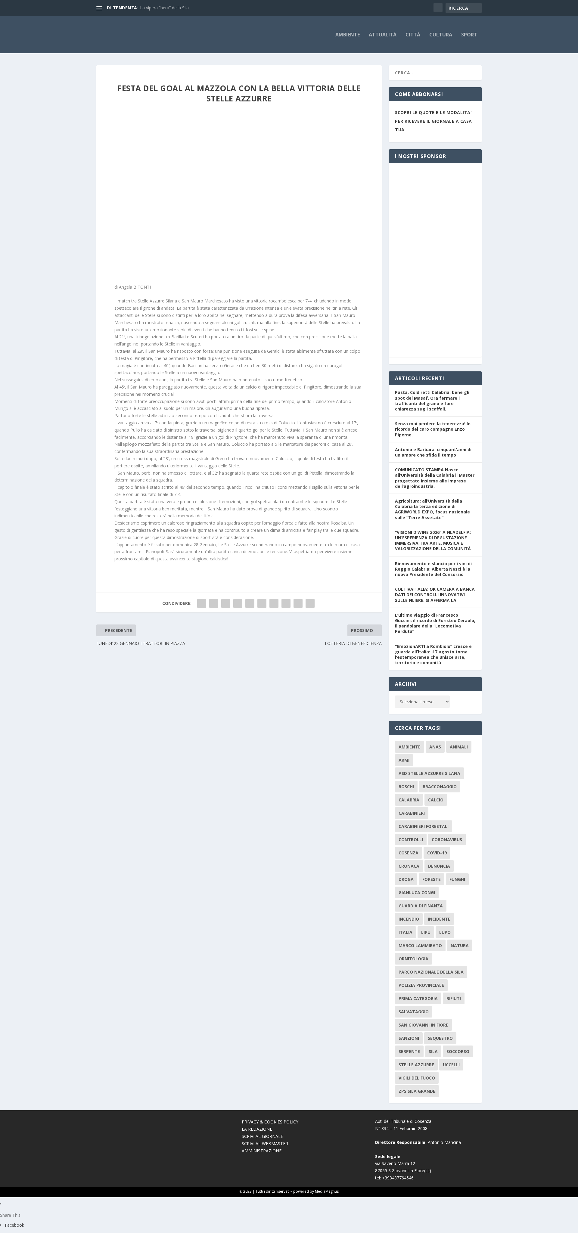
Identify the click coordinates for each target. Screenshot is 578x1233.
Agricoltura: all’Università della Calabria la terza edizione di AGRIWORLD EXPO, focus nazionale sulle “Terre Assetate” (432, 509)
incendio (409, 919)
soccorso (457, 1051)
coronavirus (447, 839)
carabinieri (412, 813)
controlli (411, 839)
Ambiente (347, 35)
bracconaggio (440, 786)
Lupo (445, 932)
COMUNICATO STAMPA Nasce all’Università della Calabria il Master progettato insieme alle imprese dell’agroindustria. (434, 478)
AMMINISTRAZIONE (261, 1151)
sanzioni (409, 1038)
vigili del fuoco (417, 1078)
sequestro (440, 1038)
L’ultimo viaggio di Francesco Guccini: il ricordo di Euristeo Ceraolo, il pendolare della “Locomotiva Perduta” (435, 623)
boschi (406, 786)
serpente (409, 1051)
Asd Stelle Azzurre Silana (429, 773)
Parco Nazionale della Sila (431, 972)
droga (406, 879)
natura (460, 945)
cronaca (409, 866)
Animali (459, 747)
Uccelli (451, 1064)
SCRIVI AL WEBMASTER (265, 1143)
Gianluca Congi (417, 892)
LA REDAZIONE (257, 1129)
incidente (439, 919)
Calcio (435, 800)
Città (413, 35)
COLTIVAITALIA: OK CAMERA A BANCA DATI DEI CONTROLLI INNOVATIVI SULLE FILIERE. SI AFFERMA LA (435, 594)
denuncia (439, 866)
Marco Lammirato (420, 945)
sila (433, 1051)
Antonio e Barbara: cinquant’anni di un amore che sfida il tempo (433, 452)
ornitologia (413, 959)
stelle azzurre (416, 1064)
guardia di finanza (421, 906)
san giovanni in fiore (423, 1025)
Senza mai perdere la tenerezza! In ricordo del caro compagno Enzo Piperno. (433, 429)
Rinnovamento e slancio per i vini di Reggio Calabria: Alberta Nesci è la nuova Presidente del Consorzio (433, 569)
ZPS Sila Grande (417, 1091)
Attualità (382, 35)
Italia (405, 932)
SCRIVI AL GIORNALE (262, 1136)
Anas (435, 747)
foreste (431, 879)
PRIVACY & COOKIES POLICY (270, 1122)
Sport (469, 35)
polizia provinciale (421, 985)
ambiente (410, 747)
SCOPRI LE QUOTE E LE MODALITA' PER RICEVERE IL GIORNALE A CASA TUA (433, 121)
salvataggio (414, 1012)
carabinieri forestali (424, 826)
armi (404, 760)
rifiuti (453, 998)
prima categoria (418, 998)
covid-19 (437, 853)
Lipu (425, 932)
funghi (457, 879)
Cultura (440, 35)
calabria (409, 800)
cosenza (408, 853)
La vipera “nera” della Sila (164, 8)
